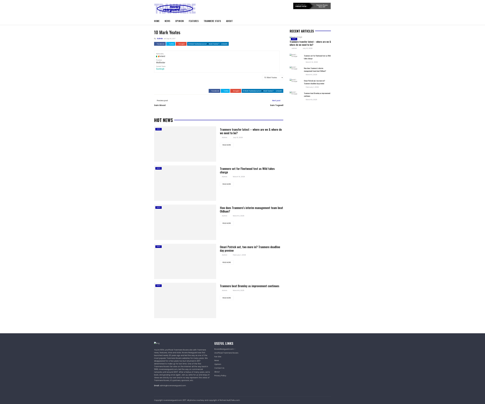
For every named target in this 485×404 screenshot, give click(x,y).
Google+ (181, 44)
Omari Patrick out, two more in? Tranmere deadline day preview (250, 248)
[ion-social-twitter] (329, 400)
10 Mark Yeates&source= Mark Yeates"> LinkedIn (207, 44)
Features (194, 21)
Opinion (179, 21)
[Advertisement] (247, 8)
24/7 (323, 7)
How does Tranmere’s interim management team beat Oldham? (251, 209)
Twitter (171, 44)
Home (157, 21)
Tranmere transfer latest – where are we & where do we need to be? (251, 131)
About (229, 21)
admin (160, 38)
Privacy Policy (220, 375)
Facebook (160, 44)
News (167, 21)
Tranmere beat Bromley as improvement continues (249, 286)
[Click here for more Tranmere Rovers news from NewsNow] (303, 6)
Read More (227, 145)
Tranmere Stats (212, 21)
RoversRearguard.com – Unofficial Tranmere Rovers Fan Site (226, 353)
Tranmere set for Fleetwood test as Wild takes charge (247, 170)
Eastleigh (160, 69)
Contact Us (219, 368)
